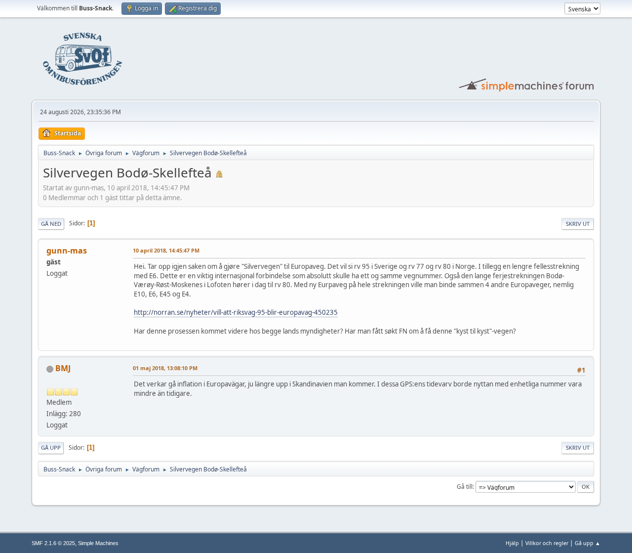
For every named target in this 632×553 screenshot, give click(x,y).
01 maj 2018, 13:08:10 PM (165, 368)
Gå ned (51, 223)
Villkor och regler (546, 543)
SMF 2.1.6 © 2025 (53, 543)
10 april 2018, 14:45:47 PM (166, 250)
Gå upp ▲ (587, 543)
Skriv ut (578, 223)
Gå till (465, 486)
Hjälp (512, 543)
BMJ (63, 368)
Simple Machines (98, 543)
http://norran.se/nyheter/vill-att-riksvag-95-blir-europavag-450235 (236, 312)
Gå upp (51, 447)
